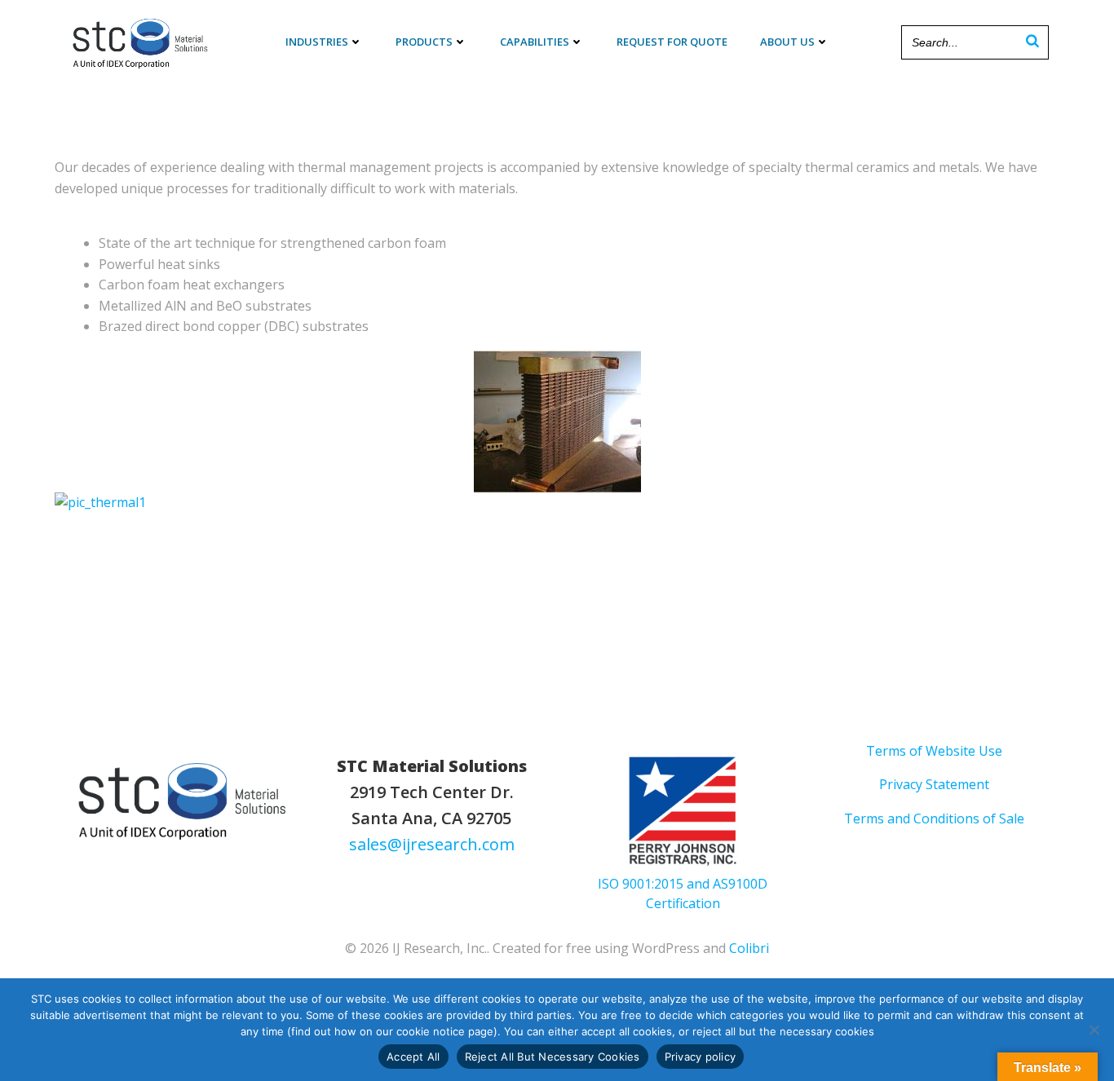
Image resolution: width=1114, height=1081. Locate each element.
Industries (316, 41)
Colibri (749, 948)
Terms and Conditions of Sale (934, 818)
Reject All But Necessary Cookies (552, 1056)
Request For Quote (672, 41)
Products (424, 41)
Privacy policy (700, 1056)
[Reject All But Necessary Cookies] (1093, 1029)
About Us (787, 41)
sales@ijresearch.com (432, 844)
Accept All (413, 1056)
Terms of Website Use (934, 751)
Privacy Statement (934, 784)
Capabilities (534, 41)
